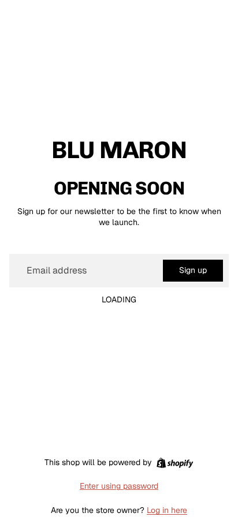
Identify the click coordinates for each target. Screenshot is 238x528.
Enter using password (119, 486)
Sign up (193, 270)
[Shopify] (175, 463)
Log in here (167, 510)
